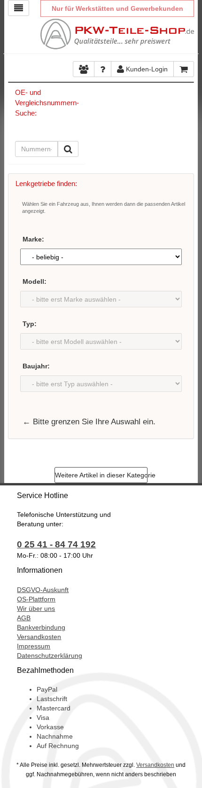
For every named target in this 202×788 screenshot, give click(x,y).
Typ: (30, 324)
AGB (24, 618)
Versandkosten (39, 636)
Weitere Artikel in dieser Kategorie (101, 475)
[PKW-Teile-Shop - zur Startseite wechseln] (117, 34)
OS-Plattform (36, 599)
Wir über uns (36, 608)
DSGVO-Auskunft (43, 589)
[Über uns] (83, 69)
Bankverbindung (41, 627)
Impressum (33, 646)
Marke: (33, 239)
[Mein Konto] (102, 69)
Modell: (35, 281)
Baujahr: (36, 366)
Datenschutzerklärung (49, 655)
